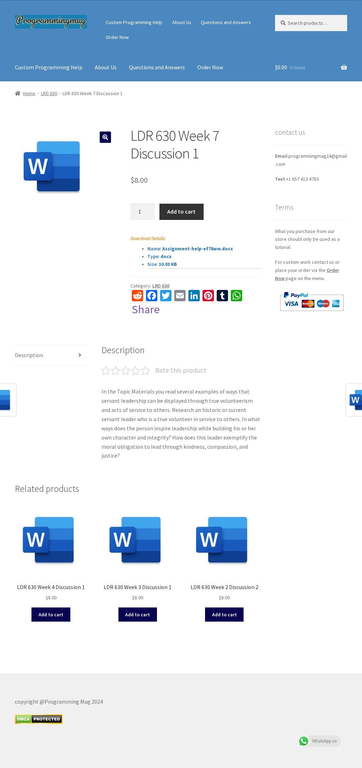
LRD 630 (49, 93)
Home (29, 93)
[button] (105, 137)
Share (146, 309)
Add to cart (181, 211)
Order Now (117, 37)
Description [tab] (29, 355)
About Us (181, 22)
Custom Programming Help (134, 22)
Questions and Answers (226, 22)
